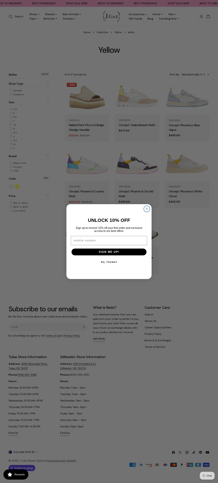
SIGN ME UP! (109, 251)
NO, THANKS (109, 262)
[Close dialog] (147, 209)
